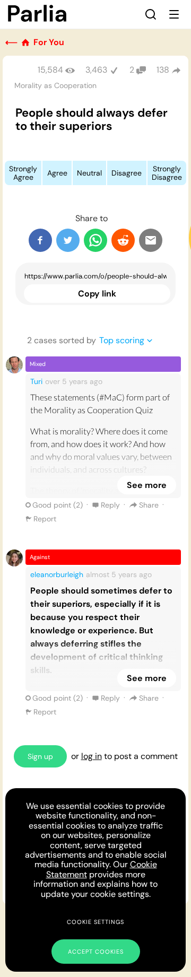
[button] (150, 14)
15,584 (50, 69)
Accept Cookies (96, 951)
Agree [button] (57, 173)
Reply (110, 505)
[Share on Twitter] (68, 240)
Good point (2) (57, 505)
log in (91, 756)
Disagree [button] (126, 173)
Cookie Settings (95, 922)
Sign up (40, 756)
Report (44, 519)
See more (147, 485)
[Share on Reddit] (123, 240)
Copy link (97, 293)
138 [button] (163, 69)
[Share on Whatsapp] (95, 240)
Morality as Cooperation (55, 85)
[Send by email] (150, 240)
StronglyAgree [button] (23, 173)
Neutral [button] (89, 173)
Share (149, 505)
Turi (36, 381)
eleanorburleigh (56, 574)
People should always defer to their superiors (91, 119)
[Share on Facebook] (40, 240)
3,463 (96, 69)
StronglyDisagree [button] (167, 173)
